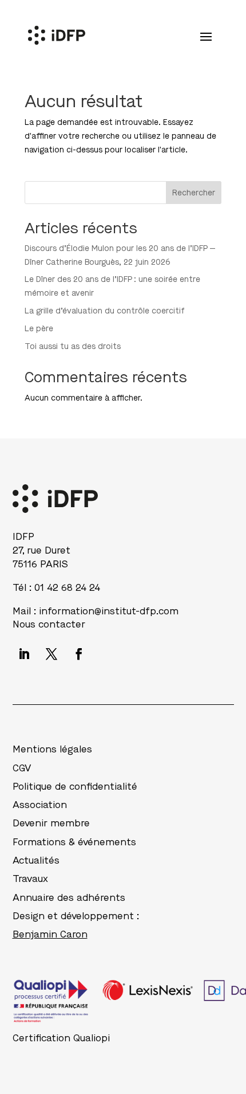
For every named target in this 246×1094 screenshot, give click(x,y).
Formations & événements (74, 842)
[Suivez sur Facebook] (79, 653)
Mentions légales (52, 749)
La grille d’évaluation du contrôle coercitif (105, 310)
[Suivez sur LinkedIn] (24, 653)
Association (40, 804)
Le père (39, 328)
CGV (22, 768)
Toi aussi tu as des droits (73, 346)
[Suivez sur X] (51, 653)
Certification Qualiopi (61, 1038)
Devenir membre (51, 823)
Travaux (30, 878)
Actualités (36, 860)
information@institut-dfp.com (108, 611)
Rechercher (193, 192)
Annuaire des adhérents (69, 897)
